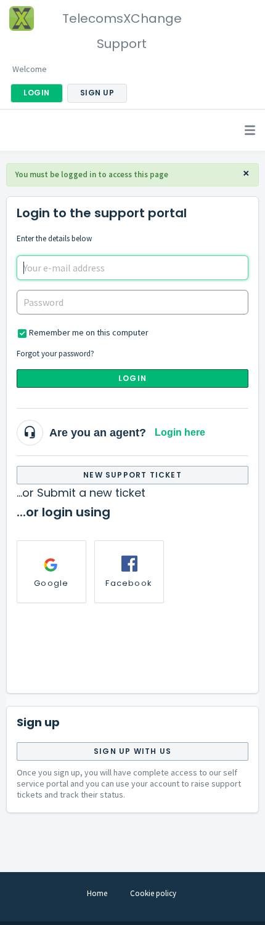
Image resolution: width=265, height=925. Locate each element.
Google (51, 583)
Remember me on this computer (89, 332)
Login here (180, 432)
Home (97, 893)
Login (132, 378)
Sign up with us (132, 751)
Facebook (128, 583)
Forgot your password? (55, 353)
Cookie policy (153, 893)
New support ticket (132, 475)
